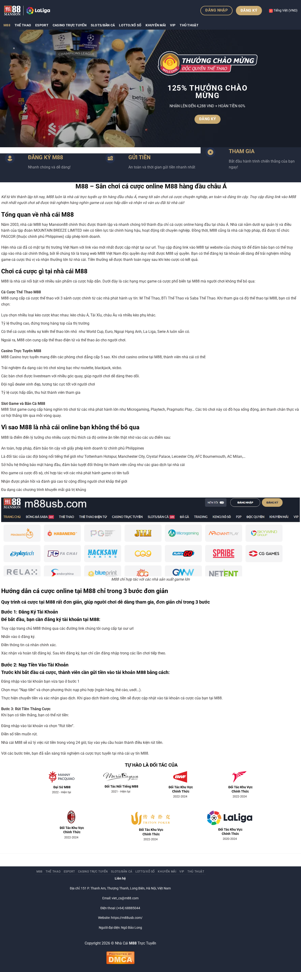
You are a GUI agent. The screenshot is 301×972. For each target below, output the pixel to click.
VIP (172, 25)
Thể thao (23, 25)
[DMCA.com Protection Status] (120, 958)
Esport (41, 25)
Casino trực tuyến (70, 25)
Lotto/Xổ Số (130, 25)
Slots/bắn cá (103, 25)
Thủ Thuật (189, 25)
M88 (7, 25)
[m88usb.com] (27, 10)
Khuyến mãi (156, 25)
